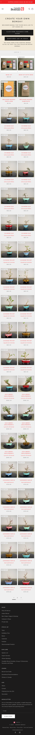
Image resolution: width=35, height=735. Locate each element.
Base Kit (9, 74)
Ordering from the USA (8, 691)
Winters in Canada (6, 677)
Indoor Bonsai (5, 613)
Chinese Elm (9, 126)
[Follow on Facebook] (15, 732)
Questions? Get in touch (17, 38)
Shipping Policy (5, 727)
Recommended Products (8, 644)
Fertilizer (4, 641)
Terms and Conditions (28, 727)
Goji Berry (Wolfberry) (9, 395)
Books (3, 636)
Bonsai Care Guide (6, 671)
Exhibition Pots (6, 633)
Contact (4, 688)
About (3, 686)
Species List (5, 653)
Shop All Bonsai (6, 610)
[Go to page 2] (21, 598)
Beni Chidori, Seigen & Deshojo (10, 616)
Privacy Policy (20, 727)
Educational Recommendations (10, 674)
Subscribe (8, 716)
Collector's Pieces (6, 619)
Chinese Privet (9, 260)
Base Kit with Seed (26, 74)
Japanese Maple (9, 480)
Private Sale (5, 622)
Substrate (4, 639)
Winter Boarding (6, 658)
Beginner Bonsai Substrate (26, 100)
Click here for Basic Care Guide (17, 32)
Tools (3, 630)
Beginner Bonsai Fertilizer (9, 100)
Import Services (6, 655)
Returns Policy (13, 727)
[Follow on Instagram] (20, 732)
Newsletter (5, 694)
